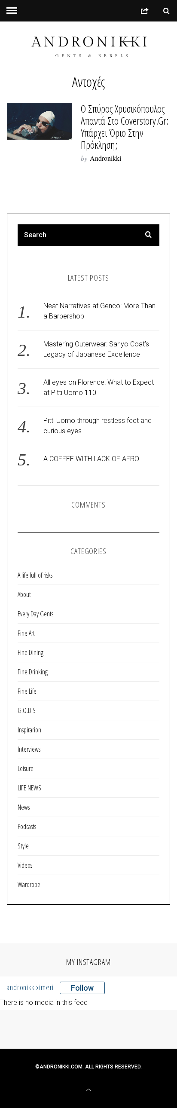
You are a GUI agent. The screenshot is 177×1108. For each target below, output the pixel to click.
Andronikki (105, 157)
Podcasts (27, 826)
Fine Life (27, 691)
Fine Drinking (33, 671)
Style (23, 846)
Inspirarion (29, 730)
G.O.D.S (27, 710)
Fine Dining (30, 652)
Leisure (26, 768)
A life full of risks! (36, 575)
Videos (25, 865)
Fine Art (26, 633)
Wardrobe (29, 884)
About (24, 594)
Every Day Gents (35, 613)
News (24, 807)
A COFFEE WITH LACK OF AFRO (91, 459)
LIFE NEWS (29, 788)
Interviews (29, 749)
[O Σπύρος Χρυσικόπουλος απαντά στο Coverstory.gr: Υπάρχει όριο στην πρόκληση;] (39, 121)
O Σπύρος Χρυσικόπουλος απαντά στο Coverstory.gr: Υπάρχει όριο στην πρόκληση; (124, 126)
